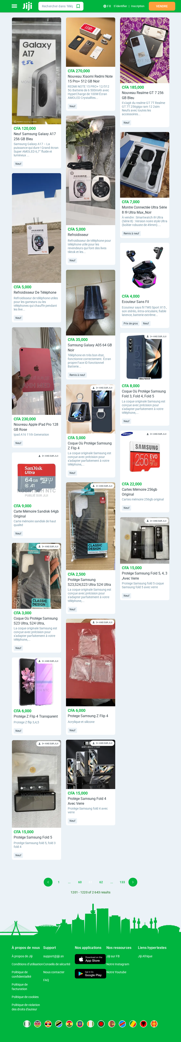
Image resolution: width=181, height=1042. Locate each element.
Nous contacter (53, 972)
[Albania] (143, 1023)
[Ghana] (69, 1023)
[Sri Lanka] (111, 1023)
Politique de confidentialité (21, 974)
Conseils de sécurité (56, 964)
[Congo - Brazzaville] (132, 1023)
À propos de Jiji (22, 956)
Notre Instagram (117, 964)
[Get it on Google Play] (90, 974)
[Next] (132, 882)
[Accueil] (28, 6)
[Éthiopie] (79, 1023)
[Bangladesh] (101, 1023)
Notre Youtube (116, 972)
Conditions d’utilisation (27, 964)
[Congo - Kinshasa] (122, 1023)
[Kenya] (37, 1023)
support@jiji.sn (53, 956)
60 (80, 882)
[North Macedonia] (154, 1023)
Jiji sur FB (113, 956)
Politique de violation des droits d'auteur (26, 1007)
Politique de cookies (25, 997)
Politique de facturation (20, 987)
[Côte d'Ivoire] (90, 1023)
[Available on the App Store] (90, 959)
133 (122, 882)
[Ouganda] (48, 1023)
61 (90, 882)
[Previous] (48, 882)
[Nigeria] (26, 1023)
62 (101, 882)
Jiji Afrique (145, 956)
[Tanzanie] (58, 1023)
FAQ (46, 980)
